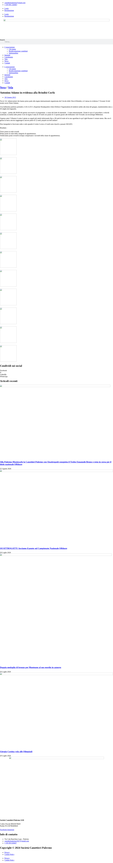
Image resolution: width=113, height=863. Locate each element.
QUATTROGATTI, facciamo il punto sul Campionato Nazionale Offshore (33, 548)
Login (6, 8)
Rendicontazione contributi (18, 51)
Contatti (7, 63)
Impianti (7, 55)
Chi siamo (12, 49)
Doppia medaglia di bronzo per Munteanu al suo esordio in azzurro (30, 667)
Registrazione (9, 10)
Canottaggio (8, 57)
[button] (56, 371)
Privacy (7, 852)
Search (2, 40)
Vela (6, 59)
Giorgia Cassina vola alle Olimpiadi (16, 751)
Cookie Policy (9, 854)
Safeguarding (13, 53)
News (6, 61)
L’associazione (9, 47)
